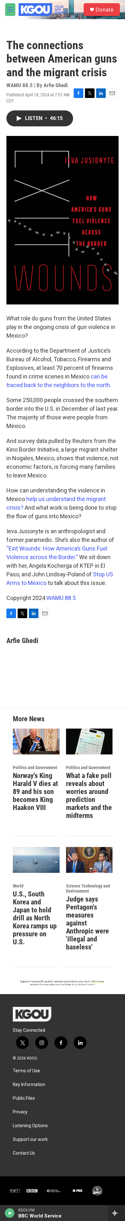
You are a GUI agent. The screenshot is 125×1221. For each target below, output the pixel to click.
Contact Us (24, 1153)
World (18, 885)
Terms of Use (26, 1070)
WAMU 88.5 (61, 598)
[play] (10, 1213)
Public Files (24, 1098)
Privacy (20, 1112)
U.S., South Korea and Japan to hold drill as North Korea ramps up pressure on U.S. (35, 918)
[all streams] (116, 1213)
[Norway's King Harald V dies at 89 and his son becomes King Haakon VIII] (36, 741)
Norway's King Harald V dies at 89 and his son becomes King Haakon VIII (35, 792)
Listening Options (30, 1125)
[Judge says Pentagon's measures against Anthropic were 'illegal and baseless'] (89, 860)
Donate (104, 9)
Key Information (29, 1084)
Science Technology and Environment (88, 888)
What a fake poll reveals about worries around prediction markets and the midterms (89, 796)
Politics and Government (35, 767)
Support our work (30, 1139)
